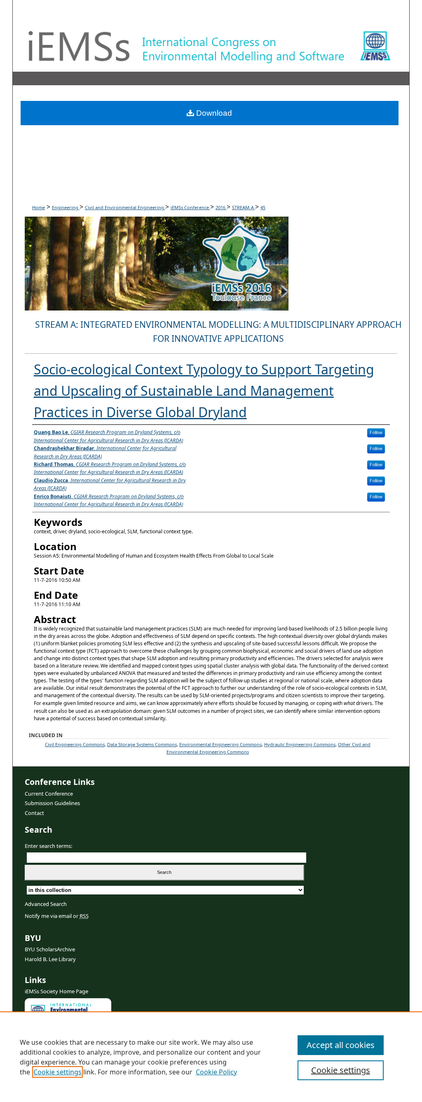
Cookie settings (57, 1071)
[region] (211, 1056)
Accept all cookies (341, 1045)
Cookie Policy (216, 1071)
